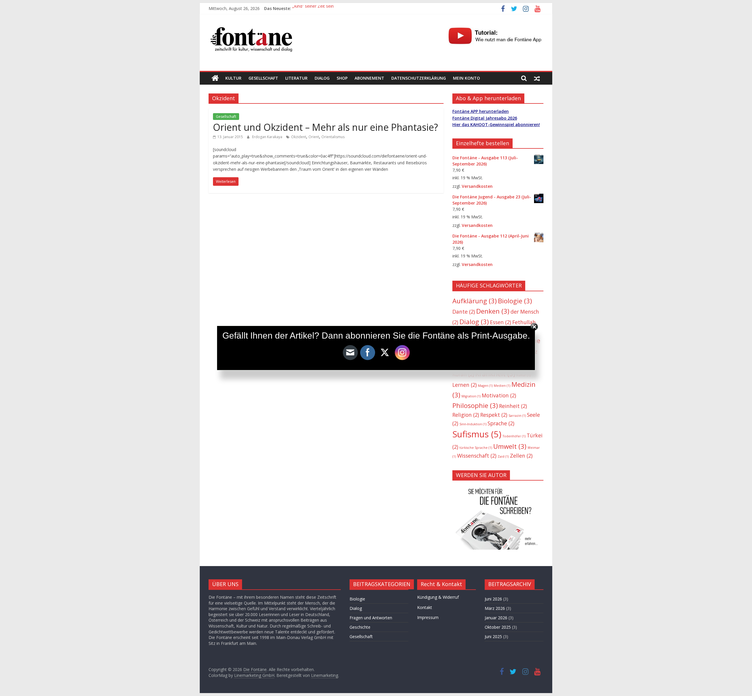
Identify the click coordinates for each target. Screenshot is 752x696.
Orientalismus (333, 136)
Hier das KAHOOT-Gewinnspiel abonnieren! (496, 124)
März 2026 (495, 608)
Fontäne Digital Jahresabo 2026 (484, 118)
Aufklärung (474, 300)
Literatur (296, 78)
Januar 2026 (496, 617)
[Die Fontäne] (215, 78)
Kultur (233, 78)
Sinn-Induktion (472, 424)
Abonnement (369, 78)
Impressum (428, 617)
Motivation (499, 395)
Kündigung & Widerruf (438, 597)
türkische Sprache (475, 448)
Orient (313, 136)
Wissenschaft (476, 455)
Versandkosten (477, 186)
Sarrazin (517, 416)
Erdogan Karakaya (267, 136)
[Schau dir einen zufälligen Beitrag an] (537, 78)
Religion (465, 414)
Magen (485, 386)
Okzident (298, 136)
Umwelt (509, 446)
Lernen (464, 384)
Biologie (515, 300)
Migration (471, 396)
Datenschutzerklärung (418, 78)
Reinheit (513, 405)
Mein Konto (466, 78)
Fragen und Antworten (371, 617)
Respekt (493, 414)
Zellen (521, 455)
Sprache (501, 423)
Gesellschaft (263, 78)
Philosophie (475, 405)
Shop (342, 78)
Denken (492, 311)
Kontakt (424, 607)
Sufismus (476, 434)
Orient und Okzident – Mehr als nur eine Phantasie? (325, 127)
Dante (463, 311)
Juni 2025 (493, 636)
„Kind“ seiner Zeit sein (313, 8)
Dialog (322, 78)
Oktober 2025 (498, 627)
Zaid (503, 456)
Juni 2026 (493, 599)
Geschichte (360, 627)
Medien (502, 386)
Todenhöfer (514, 436)
